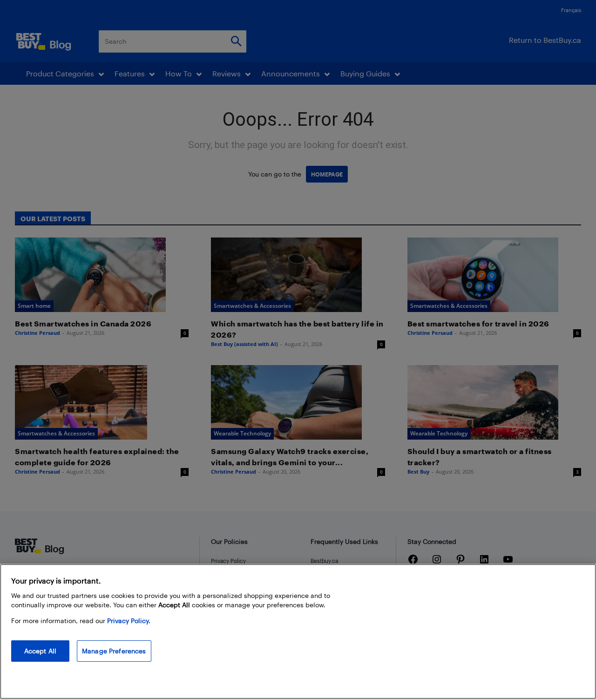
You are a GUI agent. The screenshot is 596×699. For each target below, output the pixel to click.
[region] (298, 631)
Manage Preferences (114, 651)
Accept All (40, 651)
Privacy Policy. (128, 620)
